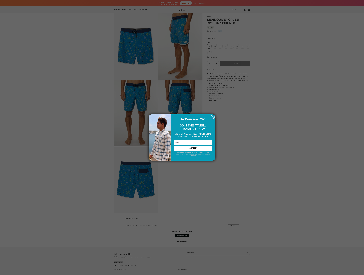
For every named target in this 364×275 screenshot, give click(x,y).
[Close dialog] (212, 117)
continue (193, 148)
